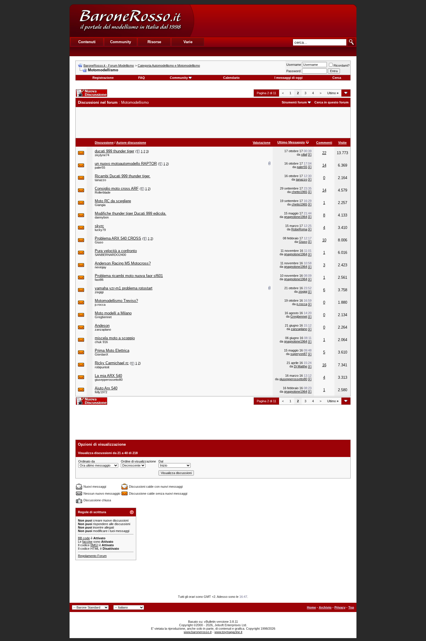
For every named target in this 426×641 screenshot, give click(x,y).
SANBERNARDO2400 (110, 254)
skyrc (99, 226)
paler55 (100, 167)
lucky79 (100, 230)
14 (324, 165)
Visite (342, 142)
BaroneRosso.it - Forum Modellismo (108, 65)
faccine (87, 541)
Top (351, 607)
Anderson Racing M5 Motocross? (123, 263)
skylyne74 (102, 155)
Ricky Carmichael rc (112, 363)
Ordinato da (86, 461)
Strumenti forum (294, 102)
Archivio (325, 607)
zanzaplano (103, 329)
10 (324, 240)
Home (311, 607)
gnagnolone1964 (295, 216)
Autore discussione (131, 142)
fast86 (99, 279)
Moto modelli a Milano (113, 313)
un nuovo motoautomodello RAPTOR (126, 163)
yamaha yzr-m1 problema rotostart (123, 288)
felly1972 (101, 392)
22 (324, 153)
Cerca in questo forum (331, 102)
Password (293, 71)
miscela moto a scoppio (115, 338)
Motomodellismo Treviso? (116, 300)
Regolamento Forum (92, 556)
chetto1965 (299, 192)
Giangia (100, 205)
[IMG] (94, 545)
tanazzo (100, 180)
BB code (84, 538)
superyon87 (298, 354)
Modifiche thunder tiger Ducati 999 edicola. (130, 213)
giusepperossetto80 (109, 379)
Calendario (231, 77)
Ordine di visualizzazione (138, 461)
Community (179, 77)
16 (324, 365)
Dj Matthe (300, 366)
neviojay (100, 267)
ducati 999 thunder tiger (114, 151)
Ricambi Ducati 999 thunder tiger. (122, 176)
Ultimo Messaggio (291, 142)
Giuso (99, 242)
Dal (161, 461)
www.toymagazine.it (228, 632)
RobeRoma (299, 229)
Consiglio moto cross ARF (117, 188)
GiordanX (101, 354)
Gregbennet (103, 317)
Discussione (104, 142)
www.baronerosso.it (198, 632)
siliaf (304, 154)
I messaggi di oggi (288, 77)
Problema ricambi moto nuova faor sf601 (129, 276)
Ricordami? (341, 65)
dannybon (102, 217)
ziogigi (99, 292)
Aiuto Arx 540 (106, 388)
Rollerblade (102, 192)
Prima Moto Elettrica (112, 350)
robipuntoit (102, 367)
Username (293, 64)
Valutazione (261, 142)
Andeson (102, 325)
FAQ (141, 77)
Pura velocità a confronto (116, 251)
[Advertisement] (275, 20)
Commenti (324, 142)
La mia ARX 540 (108, 376)
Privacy (339, 607)
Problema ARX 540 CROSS (118, 238)
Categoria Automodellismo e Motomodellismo (169, 65)
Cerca (336, 77)
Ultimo (332, 93)
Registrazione (103, 77)
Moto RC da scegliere (113, 201)
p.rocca (100, 304)
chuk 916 (101, 342)
